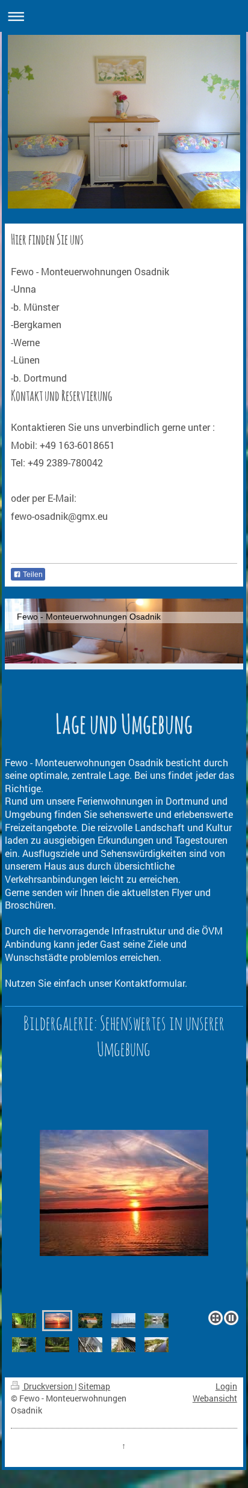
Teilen (32, 574)
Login (226, 1386)
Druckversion (48, 1386)
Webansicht (215, 1398)
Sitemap (94, 1386)
